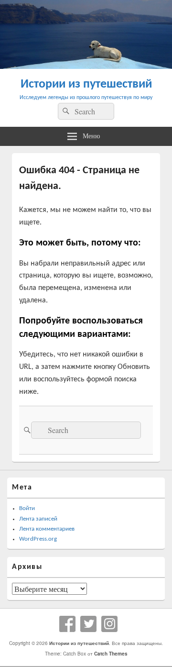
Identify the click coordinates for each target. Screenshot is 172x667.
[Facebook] (67, 624)
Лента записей (38, 519)
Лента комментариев (47, 529)
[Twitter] (88, 624)
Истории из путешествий (86, 84)
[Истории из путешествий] (86, 66)
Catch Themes (111, 653)
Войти (27, 508)
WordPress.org (38, 539)
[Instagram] (109, 624)
